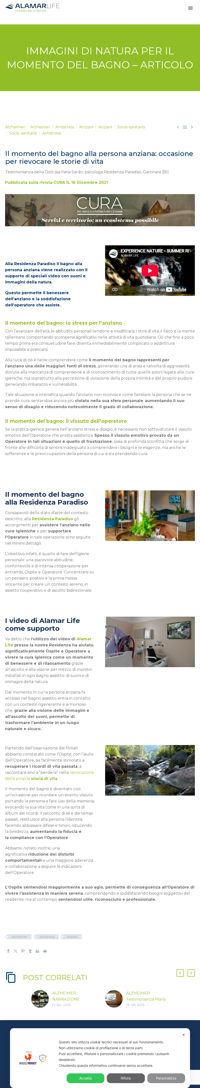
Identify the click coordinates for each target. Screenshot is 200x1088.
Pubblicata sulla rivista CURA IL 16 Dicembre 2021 (56, 182)
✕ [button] (183, 1035)
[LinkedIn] (38, 951)
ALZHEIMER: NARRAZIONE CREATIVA (66, 999)
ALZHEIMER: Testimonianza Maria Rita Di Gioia (146, 999)
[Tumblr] (30, 951)
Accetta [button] (85, 1078)
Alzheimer (15, 127)
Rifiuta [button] (126, 1078)
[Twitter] (16, 951)
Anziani (86, 127)
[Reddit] (45, 951)
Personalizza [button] (166, 1078)
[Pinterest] (23, 951)
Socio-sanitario (131, 127)
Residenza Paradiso (52, 519)
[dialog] (100, 1058)
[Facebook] (8, 951)
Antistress (64, 127)
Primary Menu (190, 8)
